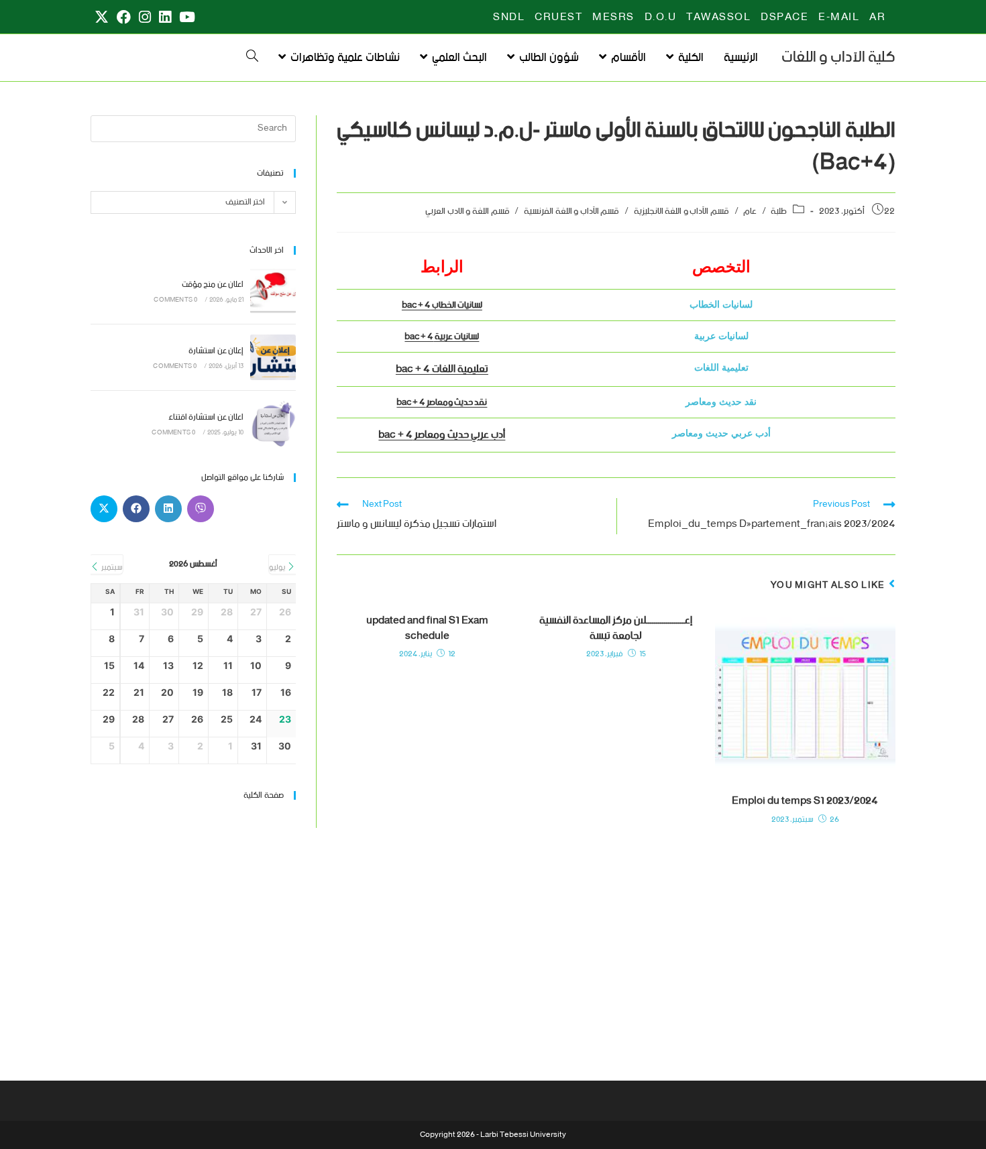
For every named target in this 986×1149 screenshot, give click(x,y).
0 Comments (175, 300)
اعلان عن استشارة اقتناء (205, 417)
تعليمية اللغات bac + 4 (442, 369)
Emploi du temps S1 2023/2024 (805, 801)
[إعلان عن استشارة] (273, 357)
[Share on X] (104, 508)
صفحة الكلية (263, 795)
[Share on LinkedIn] (168, 508)
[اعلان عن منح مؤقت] (273, 291)
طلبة (779, 211)
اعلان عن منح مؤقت (212, 284)
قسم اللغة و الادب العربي (467, 211)
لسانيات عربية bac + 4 (441, 337)
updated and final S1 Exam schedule (427, 628)
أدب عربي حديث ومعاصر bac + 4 (441, 434)
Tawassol (718, 17)
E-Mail (838, 17)
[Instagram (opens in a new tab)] (145, 17)
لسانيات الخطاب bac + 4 (442, 305)
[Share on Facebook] (136, 508)
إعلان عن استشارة (215, 351)
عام (750, 211)
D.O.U (661, 17)
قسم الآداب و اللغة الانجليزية (681, 211)
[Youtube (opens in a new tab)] (185, 17)
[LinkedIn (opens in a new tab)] (165, 17)
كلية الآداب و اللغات (838, 57)
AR (877, 17)
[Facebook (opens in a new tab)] (124, 17)
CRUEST (558, 17)
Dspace (784, 17)
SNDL (509, 17)
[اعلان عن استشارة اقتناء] (273, 423)
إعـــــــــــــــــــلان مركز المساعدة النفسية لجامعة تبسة (615, 628)
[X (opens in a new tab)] (102, 17)
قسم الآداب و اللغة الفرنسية (571, 211)
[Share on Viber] (200, 508)
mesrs (613, 17)
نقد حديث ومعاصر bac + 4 (441, 402)
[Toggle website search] (252, 57)
